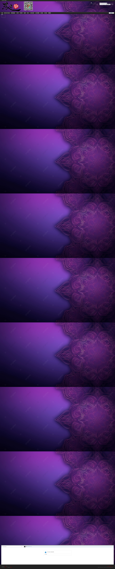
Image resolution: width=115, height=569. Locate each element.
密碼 (97, 4)
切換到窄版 (112, 0)
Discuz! (5, 566)
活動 (27, 546)
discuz (31, 546)
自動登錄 (109, 3)
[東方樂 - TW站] (18, 6)
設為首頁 (3, 0)
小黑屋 (107, 566)
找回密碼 (112, 3)
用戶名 (97, 3)
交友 (29, 546)
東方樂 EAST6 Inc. (111, 566)
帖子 (22, 546)
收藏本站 (5, 0)
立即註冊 (112, 4)
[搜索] (24, 546)
